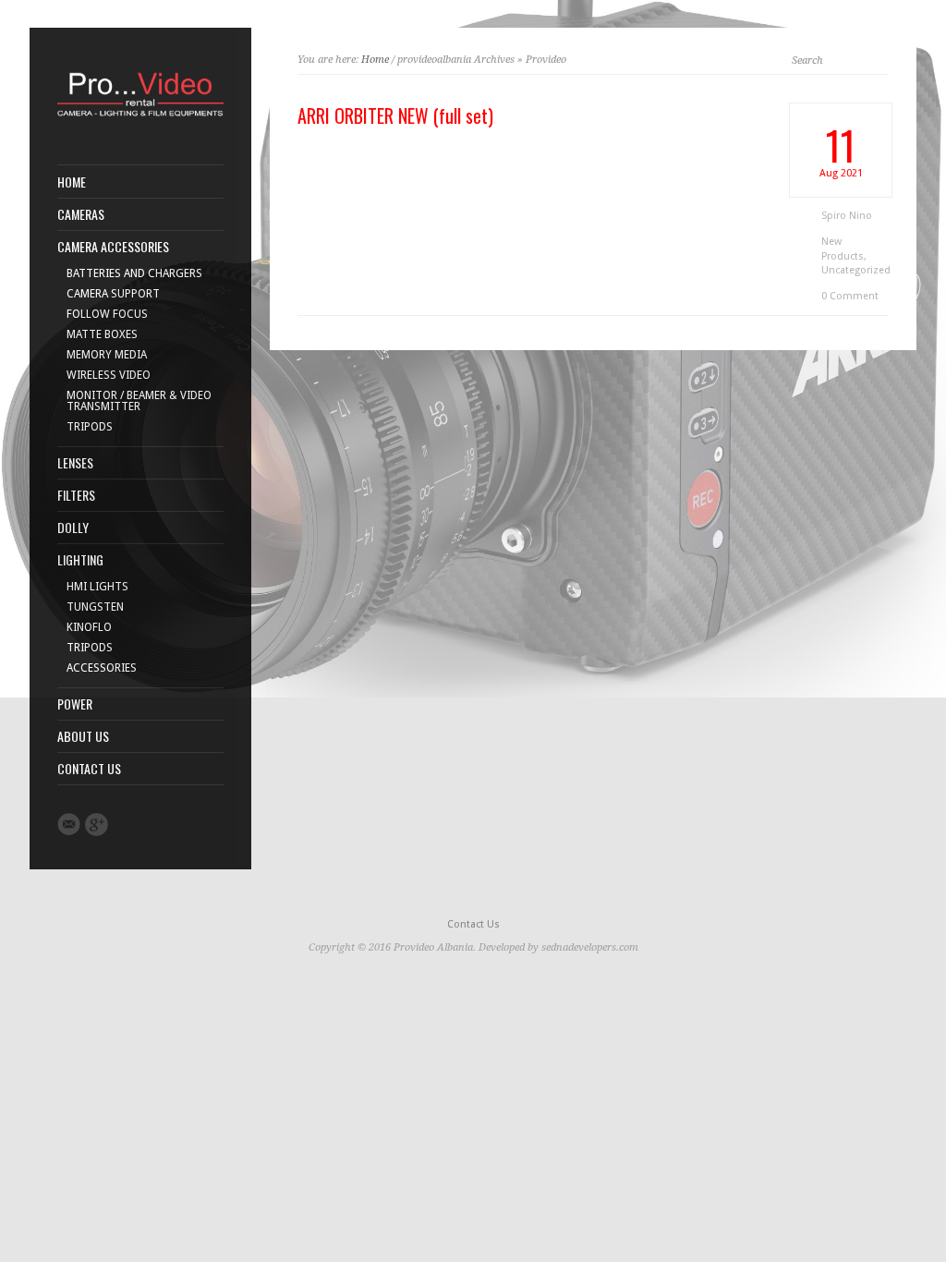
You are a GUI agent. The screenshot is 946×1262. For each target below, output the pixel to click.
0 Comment (850, 296)
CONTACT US (89, 768)
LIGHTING (80, 559)
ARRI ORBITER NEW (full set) (395, 115)
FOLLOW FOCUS (107, 314)
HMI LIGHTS (97, 586)
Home (375, 60)
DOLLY (73, 527)
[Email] (68, 824)
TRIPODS (90, 426)
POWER (74, 704)
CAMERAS (80, 214)
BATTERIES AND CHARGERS (134, 273)
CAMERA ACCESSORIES (113, 246)
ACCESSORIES (102, 667)
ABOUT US (83, 736)
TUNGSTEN (95, 607)
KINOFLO (89, 627)
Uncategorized (856, 270)
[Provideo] (140, 118)
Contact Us (473, 924)
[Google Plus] (96, 824)
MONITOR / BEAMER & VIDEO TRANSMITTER (139, 401)
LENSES (75, 462)
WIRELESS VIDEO (109, 375)
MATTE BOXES (102, 334)
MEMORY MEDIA (107, 354)
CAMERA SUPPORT (113, 293)
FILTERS (76, 495)
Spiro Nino (846, 216)
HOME (71, 182)
